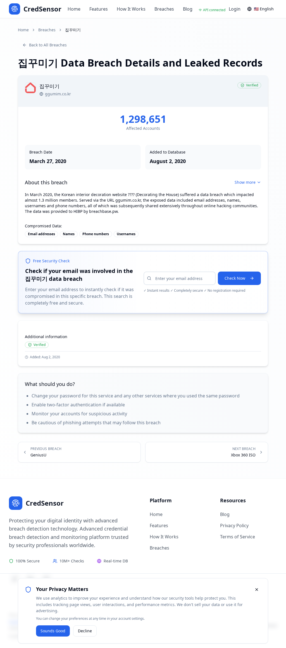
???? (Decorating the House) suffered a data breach (175, 194)
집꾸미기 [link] (73, 29)
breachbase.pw (103, 211)
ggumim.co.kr (58, 93)
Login (234, 9)
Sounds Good (52, 630)
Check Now (235, 278)
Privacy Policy (234, 525)
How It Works (131, 9)
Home (74, 9)
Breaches (164, 9)
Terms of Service (237, 537)
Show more (245, 182)
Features (98, 9)
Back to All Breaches (48, 45)
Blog (187, 9)
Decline (85, 630)
